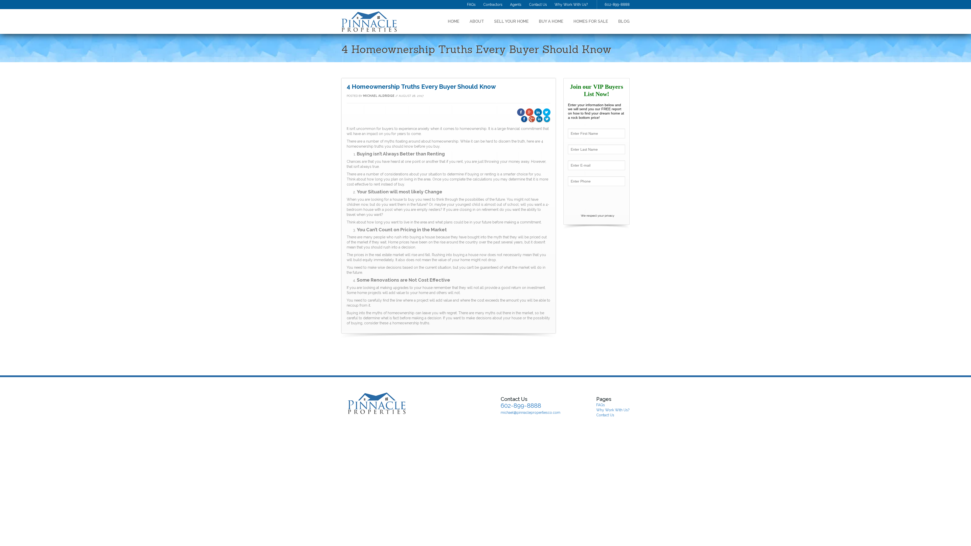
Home (453, 21)
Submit (596, 200)
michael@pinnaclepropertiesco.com (530, 413)
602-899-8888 (617, 5)
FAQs (471, 5)
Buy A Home (551, 21)
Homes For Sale (590, 21)
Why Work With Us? (571, 5)
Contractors (492, 5)
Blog (624, 21)
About (477, 21)
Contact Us (538, 5)
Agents (515, 5)
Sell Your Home (511, 21)
